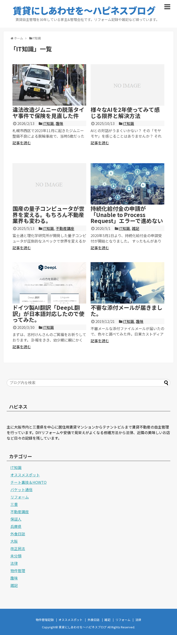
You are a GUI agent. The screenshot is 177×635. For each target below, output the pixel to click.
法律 (14, 563)
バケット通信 (21, 489)
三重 (14, 504)
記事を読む (21, 142)
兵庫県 (15, 526)
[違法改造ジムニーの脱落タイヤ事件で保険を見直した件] (49, 85)
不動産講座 (65, 228)
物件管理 (17, 570)
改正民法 (17, 548)
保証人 (15, 519)
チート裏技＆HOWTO (28, 482)
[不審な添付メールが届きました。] (127, 283)
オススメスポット (25, 475)
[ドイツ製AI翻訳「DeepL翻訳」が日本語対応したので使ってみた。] (49, 283)
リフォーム (19, 497)
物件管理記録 (45, 620)
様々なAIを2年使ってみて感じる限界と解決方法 (125, 112)
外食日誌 (17, 533)
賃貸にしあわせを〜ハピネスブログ (84, 10)
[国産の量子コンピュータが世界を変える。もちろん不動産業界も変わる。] (49, 184)
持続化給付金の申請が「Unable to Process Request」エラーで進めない (127, 214)
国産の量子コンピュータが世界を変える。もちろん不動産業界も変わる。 (48, 214)
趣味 (59, 123)
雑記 (135, 228)
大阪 (14, 541)
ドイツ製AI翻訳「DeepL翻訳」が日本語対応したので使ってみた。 (48, 313)
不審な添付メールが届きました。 (126, 310)
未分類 (15, 556)
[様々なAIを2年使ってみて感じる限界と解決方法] (127, 85)
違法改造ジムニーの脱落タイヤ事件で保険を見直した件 (48, 112)
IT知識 (48, 123)
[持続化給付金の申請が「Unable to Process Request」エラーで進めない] (127, 184)
